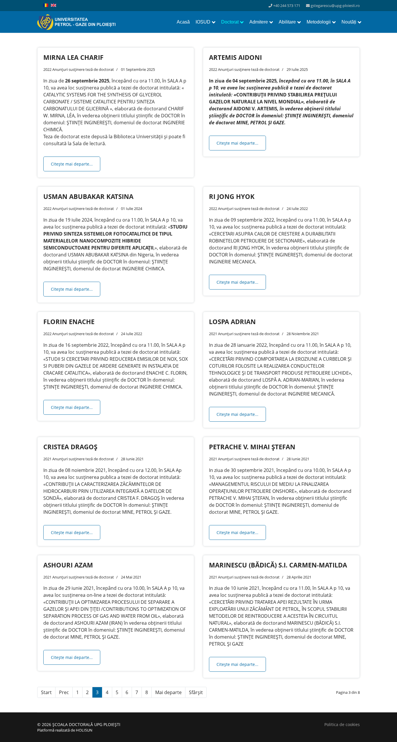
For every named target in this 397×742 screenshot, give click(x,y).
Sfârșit (196, 692)
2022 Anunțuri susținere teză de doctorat (78, 69)
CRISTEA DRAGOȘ (70, 446)
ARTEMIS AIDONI (235, 57)
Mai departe (168, 692)
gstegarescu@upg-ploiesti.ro (335, 5)
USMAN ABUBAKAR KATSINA (88, 196)
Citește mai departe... (72, 164)
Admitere (258, 21)
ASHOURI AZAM (68, 564)
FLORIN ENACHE (68, 321)
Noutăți (348, 21)
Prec (64, 692)
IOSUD (203, 21)
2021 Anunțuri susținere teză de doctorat (244, 333)
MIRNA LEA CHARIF (73, 57)
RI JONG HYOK (232, 196)
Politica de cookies (342, 724)
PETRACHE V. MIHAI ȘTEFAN (252, 446)
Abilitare (287, 21)
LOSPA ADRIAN (232, 321)
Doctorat (230, 21)
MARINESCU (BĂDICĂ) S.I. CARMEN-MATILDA (278, 564)
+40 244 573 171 (286, 5)
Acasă (183, 21)
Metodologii (319, 21)
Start (46, 692)
